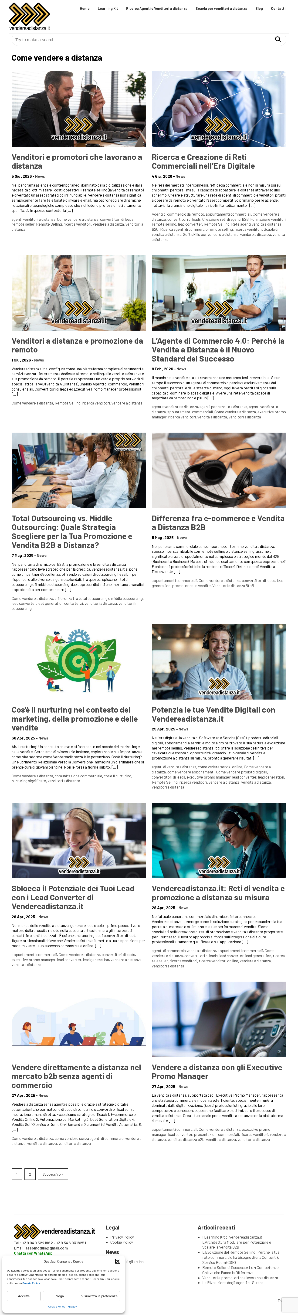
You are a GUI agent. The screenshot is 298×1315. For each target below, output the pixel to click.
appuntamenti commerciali (228, 214)
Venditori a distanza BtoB (233, 585)
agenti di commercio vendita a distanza (184, 950)
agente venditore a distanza (175, 406)
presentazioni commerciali (216, 1134)
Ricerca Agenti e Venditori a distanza (156, 8)
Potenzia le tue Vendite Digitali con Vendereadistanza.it (213, 713)
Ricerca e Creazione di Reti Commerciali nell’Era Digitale (203, 161)
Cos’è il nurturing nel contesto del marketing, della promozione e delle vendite (75, 718)
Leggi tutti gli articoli (128, 1261)
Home (85, 8)
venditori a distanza (245, 416)
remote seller (23, 224)
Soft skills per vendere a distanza (210, 234)
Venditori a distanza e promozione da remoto (77, 344)
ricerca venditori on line (218, 960)
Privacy (72, 1306)
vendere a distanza (108, 224)
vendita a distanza (212, 416)
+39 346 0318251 (71, 1242)
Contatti (278, 8)
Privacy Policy (122, 1237)
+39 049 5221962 (37, 1242)
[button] (117, 1261)
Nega (60, 1296)
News (40, 176)
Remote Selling (49, 224)
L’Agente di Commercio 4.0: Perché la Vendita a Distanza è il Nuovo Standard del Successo (218, 349)
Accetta (24, 1296)
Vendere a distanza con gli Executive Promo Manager (217, 1071)
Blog (259, 8)
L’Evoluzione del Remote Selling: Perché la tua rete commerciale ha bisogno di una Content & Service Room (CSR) (240, 1257)
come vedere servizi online (220, 766)
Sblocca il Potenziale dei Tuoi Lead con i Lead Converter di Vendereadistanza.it (73, 897)
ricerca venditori (77, 224)
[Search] (277, 39)
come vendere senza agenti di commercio (89, 1138)
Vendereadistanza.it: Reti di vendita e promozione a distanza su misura (218, 892)
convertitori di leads (116, 219)
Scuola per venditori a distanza (221, 8)
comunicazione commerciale (78, 775)
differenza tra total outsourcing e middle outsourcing (99, 598)
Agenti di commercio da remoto (178, 214)
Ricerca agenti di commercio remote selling (196, 229)
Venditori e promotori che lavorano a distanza (77, 161)
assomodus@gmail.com (46, 1248)
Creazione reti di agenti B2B (225, 219)
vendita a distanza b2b (185, 1139)
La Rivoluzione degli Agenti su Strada (232, 1282)
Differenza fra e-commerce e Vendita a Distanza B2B (218, 522)
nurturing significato (29, 780)
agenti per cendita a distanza (223, 406)
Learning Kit (108, 8)
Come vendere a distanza (77, 219)
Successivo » (53, 1174)
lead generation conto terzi (60, 603)
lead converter (190, 224)
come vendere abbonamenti (190, 771)
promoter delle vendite (191, 585)
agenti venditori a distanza (33, 219)
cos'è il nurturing (117, 775)
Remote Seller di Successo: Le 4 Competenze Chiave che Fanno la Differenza (240, 1270)
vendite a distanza (221, 1139)
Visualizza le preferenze (99, 1296)
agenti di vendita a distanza (174, 766)
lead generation (271, 777)
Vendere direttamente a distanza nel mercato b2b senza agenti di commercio (76, 1076)
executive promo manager (208, 777)
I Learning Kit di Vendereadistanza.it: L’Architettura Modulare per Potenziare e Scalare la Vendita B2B (236, 1242)
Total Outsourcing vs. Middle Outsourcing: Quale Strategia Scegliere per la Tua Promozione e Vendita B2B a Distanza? (72, 531)
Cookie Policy (56, 1306)
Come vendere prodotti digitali (241, 771)
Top (281, 1300)
